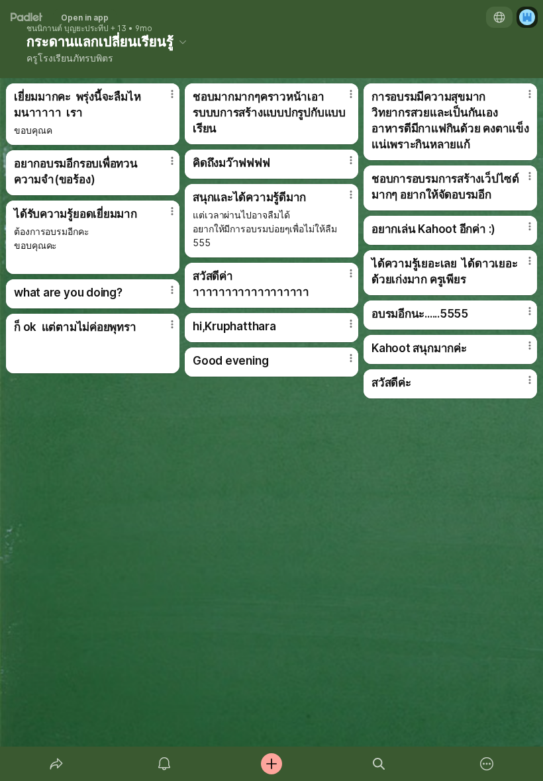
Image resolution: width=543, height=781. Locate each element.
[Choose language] (499, 17)
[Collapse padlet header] (183, 42)
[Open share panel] (56, 764)
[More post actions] (163, 99)
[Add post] (271, 764)
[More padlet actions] (486, 764)
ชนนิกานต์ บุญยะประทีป (67, 28)
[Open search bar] (379, 763)
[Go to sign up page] (527, 17)
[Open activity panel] (164, 764)
